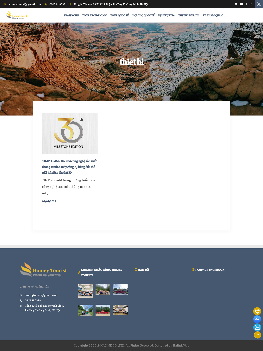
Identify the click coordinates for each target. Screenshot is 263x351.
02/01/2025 (49, 201)
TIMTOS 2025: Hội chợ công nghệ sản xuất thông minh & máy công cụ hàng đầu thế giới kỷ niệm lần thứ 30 (69, 166)
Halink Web (181, 345)
